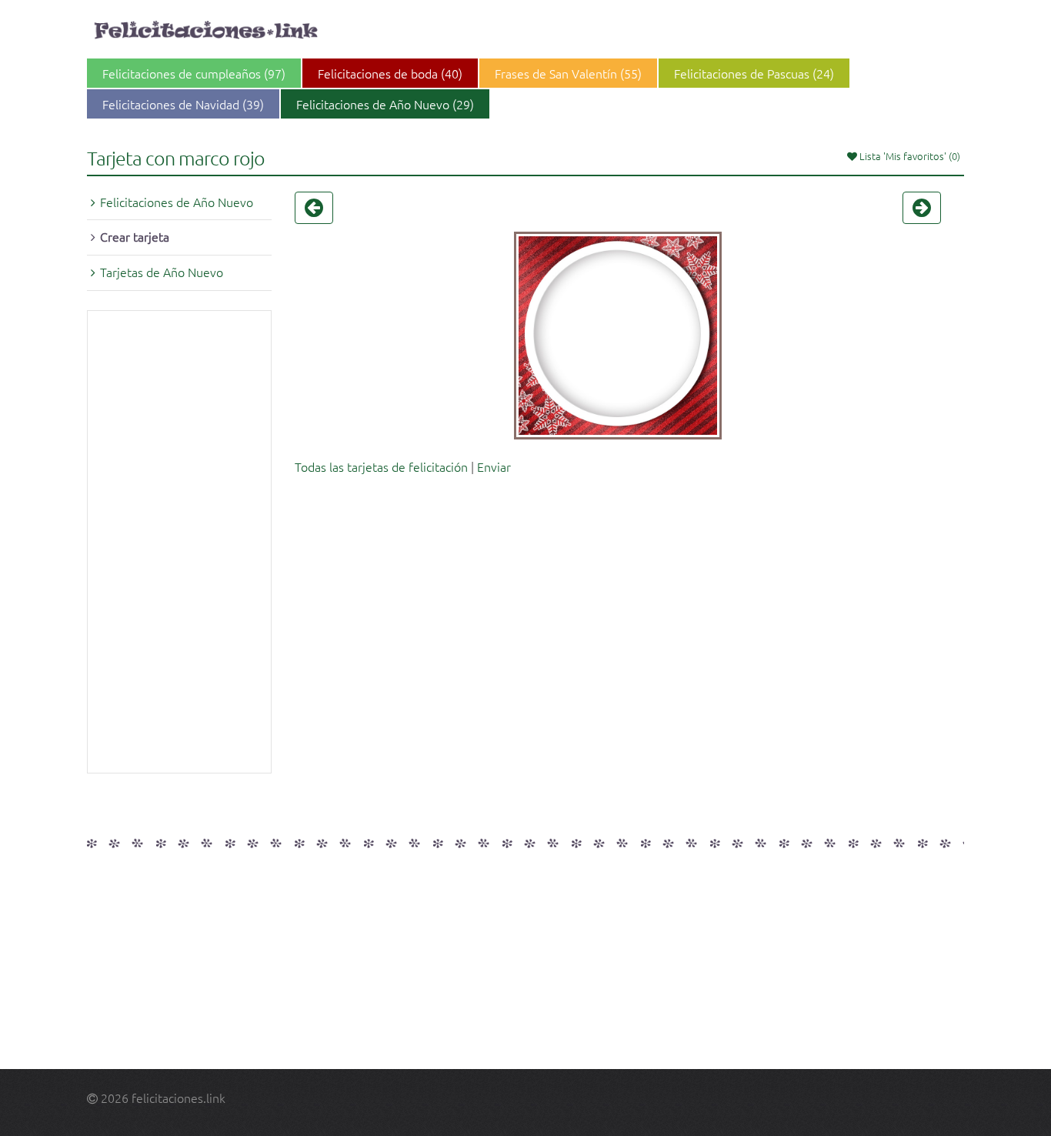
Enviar (494, 466)
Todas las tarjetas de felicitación (381, 466)
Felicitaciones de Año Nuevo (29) (385, 103)
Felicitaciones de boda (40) (390, 73)
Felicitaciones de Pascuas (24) (754, 73)
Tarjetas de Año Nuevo (161, 271)
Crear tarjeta (134, 236)
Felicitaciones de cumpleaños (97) (193, 73)
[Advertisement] (179, 542)
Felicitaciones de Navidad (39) (183, 103)
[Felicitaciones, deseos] (207, 31)
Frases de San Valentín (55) (568, 73)
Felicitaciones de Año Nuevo (176, 201)
